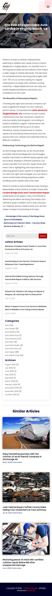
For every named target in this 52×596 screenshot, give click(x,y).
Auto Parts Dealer (12, 345)
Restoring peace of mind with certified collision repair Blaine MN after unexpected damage (23, 562)
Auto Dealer (10, 328)
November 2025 (11, 391)
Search (43, 236)
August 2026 (10, 364)
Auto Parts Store (12, 348)
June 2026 (9, 371)
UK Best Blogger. (31, 588)
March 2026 (10, 381)
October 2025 (11, 394)
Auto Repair (10, 352)
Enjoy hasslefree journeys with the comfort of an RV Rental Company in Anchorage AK (22, 456)
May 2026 (9, 374)
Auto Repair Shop (12, 355)
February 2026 (11, 384)
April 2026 (9, 378)
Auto (7, 325)
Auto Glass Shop (12, 335)
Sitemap (31, 590)
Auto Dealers (10, 332)
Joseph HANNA (16, 33)
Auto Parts (9, 342)
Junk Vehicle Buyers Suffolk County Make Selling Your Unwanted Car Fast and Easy (24, 508)
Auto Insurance (11, 338)
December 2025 (12, 388)
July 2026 (9, 368)
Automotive (40, 33)
